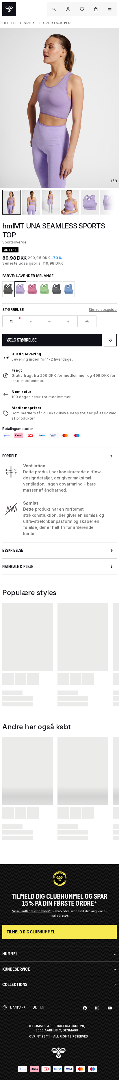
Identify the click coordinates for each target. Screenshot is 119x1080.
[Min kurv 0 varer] (96, 9)
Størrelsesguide (103, 309)
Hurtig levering (26, 354)
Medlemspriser (27, 408)
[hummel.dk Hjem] (9, 9)
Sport (30, 23)
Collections (14, 984)
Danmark (18, 1007)
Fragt (17, 370)
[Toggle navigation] (54, 9)
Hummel (10, 953)
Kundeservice (16, 969)
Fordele (9, 456)
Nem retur (22, 391)
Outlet (9, 23)
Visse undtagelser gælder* (31, 911)
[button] (68, 9)
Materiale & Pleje (17, 566)
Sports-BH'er (57, 23)
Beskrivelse (12, 550)
